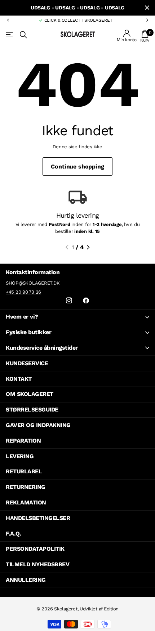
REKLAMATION (26, 502)
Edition (111, 608)
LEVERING (20, 456)
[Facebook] (86, 301)
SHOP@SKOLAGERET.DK (32, 283)
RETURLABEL (24, 471)
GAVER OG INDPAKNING (38, 425)
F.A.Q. (13, 533)
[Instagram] (69, 301)
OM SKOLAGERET (29, 394)
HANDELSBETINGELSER (38, 518)
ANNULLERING (26, 579)
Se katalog (10, 34)
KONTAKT (19, 378)
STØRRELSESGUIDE (32, 409)
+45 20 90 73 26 (23, 292)
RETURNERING (25, 486)
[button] (8, 20)
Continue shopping (77, 166)
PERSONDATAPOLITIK (35, 548)
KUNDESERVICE (27, 363)
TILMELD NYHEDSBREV (37, 564)
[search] (23, 35)
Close (147, 8)
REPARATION (23, 440)
